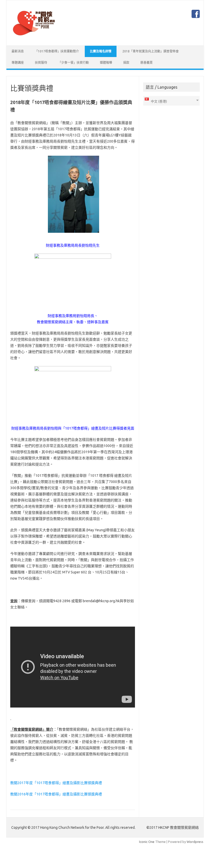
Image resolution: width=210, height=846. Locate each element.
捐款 (126, 62)
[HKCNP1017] (34, 37)
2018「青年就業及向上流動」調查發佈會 (150, 51)
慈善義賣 (146, 62)
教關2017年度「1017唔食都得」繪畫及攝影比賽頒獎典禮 (56, 783)
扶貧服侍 (41, 62)
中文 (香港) (158, 101)
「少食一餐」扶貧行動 (73, 62)
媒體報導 (106, 62)
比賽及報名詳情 (100, 51)
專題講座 (18, 62)
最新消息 (18, 51)
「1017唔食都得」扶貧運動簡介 (57, 51)
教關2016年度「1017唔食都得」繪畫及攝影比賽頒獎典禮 (56, 794)
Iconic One (146, 841)
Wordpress (195, 841)
